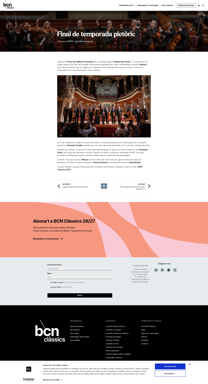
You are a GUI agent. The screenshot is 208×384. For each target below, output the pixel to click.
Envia (79, 295)
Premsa (144, 337)
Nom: (49, 273)
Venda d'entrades (76, 326)
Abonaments (75, 330)
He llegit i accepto (67, 282)
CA (203, 5)
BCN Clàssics (167, 5)
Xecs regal (74, 333)
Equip (143, 330)
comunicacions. (67, 287)
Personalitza (169, 373)
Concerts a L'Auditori (113, 330)
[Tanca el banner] (190, 364)
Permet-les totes (170, 366)
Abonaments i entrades (147, 5)
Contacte (144, 344)
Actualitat (144, 340)
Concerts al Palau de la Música (117, 333)
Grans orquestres (112, 351)
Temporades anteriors (114, 357)
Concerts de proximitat (114, 347)
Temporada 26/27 (126, 5)
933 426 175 (141, 266)
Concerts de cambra (113, 337)
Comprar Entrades (185, 5)
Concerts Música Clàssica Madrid (118, 354)
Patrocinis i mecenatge (149, 333)
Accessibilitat (75, 340)
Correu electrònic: (54, 265)
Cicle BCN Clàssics (148, 326)
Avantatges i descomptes (79, 337)
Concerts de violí (112, 344)
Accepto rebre (61, 287)
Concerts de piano (112, 340)
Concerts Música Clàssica (115, 326)
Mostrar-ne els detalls (51, 380)
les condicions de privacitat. (74, 282)
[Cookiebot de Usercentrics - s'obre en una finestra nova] (28, 379)
